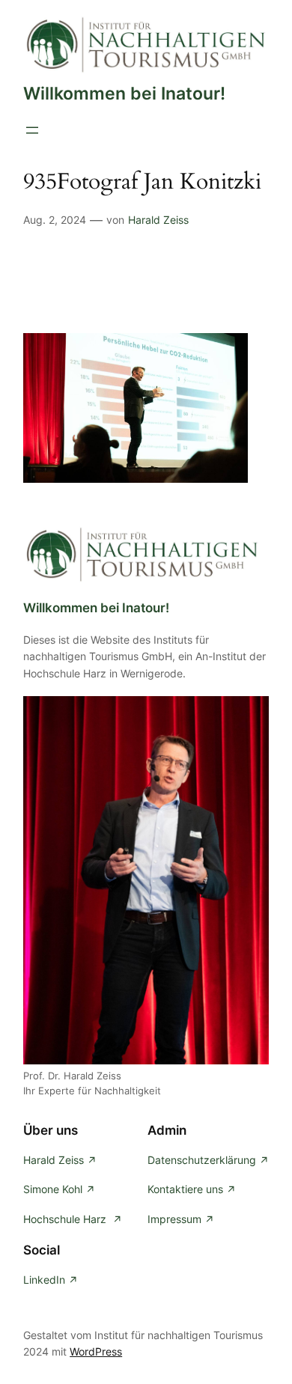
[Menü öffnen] (32, 130)
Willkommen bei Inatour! (124, 93)
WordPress (96, 1351)
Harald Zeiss (158, 219)
